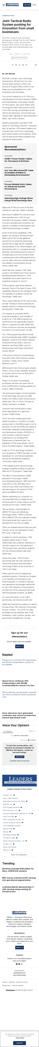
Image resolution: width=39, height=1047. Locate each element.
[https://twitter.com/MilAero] (22, 964)
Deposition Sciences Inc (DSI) (14, 801)
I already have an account (19, 761)
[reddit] (23, 65)
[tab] (7, 731)
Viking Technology (9, 847)
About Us (5, 982)
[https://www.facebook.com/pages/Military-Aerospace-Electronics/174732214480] (17, 964)
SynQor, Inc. (7, 844)
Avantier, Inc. (7, 795)
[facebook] (13, 65)
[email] (26, 65)
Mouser (5, 832)
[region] (19, 736)
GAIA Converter (8, 816)
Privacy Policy (6, 985)
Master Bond (7, 829)
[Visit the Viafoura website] (32, 740)
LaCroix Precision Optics (12, 823)
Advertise (12, 982)
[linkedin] (16, 65)
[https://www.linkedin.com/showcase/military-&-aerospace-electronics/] (19, 964)
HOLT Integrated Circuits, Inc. (13, 820)
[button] (3, 4)
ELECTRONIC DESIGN (19, 975)
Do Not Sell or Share (22, 982)
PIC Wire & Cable (9, 838)
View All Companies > (19, 855)
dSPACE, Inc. (8, 804)
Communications (8, 15)
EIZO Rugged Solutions (11, 807)
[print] (36, 65)
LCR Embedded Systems (12, 826)
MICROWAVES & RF (19, 973)
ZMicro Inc (7, 850)
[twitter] (19, 65)
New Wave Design (9, 835)
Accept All (19, 1043)
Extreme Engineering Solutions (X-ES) (17, 813)
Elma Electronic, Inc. (10, 810)
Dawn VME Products (10, 798)
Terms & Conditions (17, 985)
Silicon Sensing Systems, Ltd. (14, 841)
